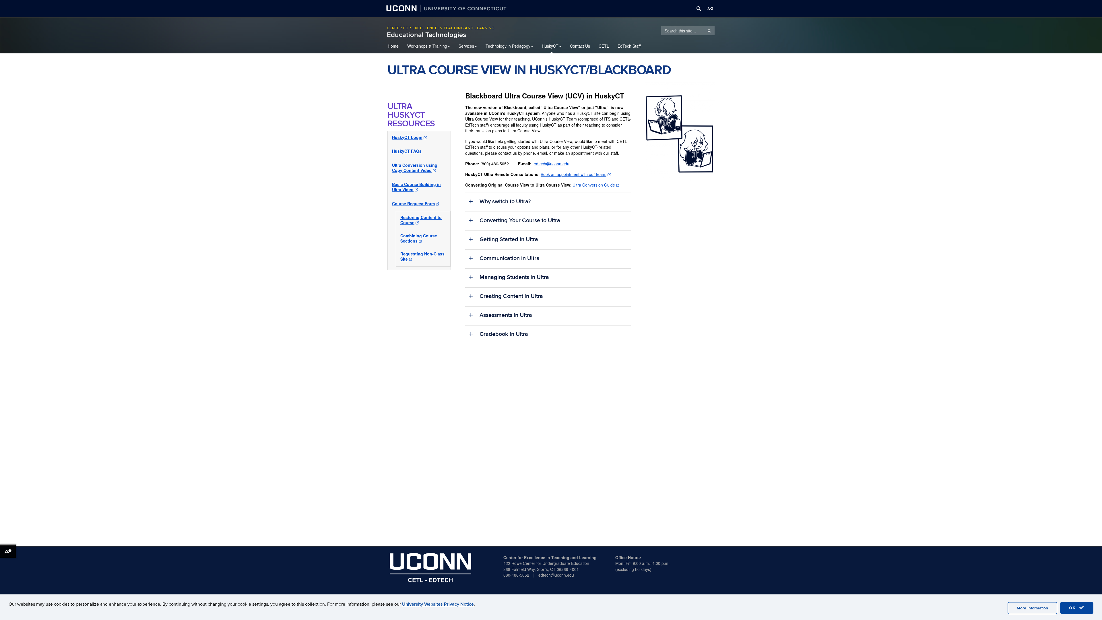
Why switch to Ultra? (505, 201)
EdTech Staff (629, 46)
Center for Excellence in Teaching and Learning (440, 28)
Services (466, 46)
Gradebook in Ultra (504, 334)
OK (1073, 607)
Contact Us (580, 46)
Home (393, 46)
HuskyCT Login (407, 137)
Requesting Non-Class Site (422, 256)
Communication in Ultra (510, 258)
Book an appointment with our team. (573, 174)
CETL (604, 46)
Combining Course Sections (418, 238)
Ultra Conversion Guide (594, 185)
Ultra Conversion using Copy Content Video (414, 167)
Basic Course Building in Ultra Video (416, 186)
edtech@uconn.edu (551, 163)
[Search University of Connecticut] (698, 8)
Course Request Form (413, 203)
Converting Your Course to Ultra (520, 220)
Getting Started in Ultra (509, 239)
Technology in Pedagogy (508, 46)
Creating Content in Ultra (511, 296)
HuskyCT (550, 46)
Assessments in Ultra (506, 315)
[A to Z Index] (710, 8)
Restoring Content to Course (421, 219)
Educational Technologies (426, 35)
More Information (1032, 608)
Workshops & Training (427, 46)
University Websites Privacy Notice (438, 604)
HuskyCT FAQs (407, 151)
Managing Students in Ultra (514, 277)
